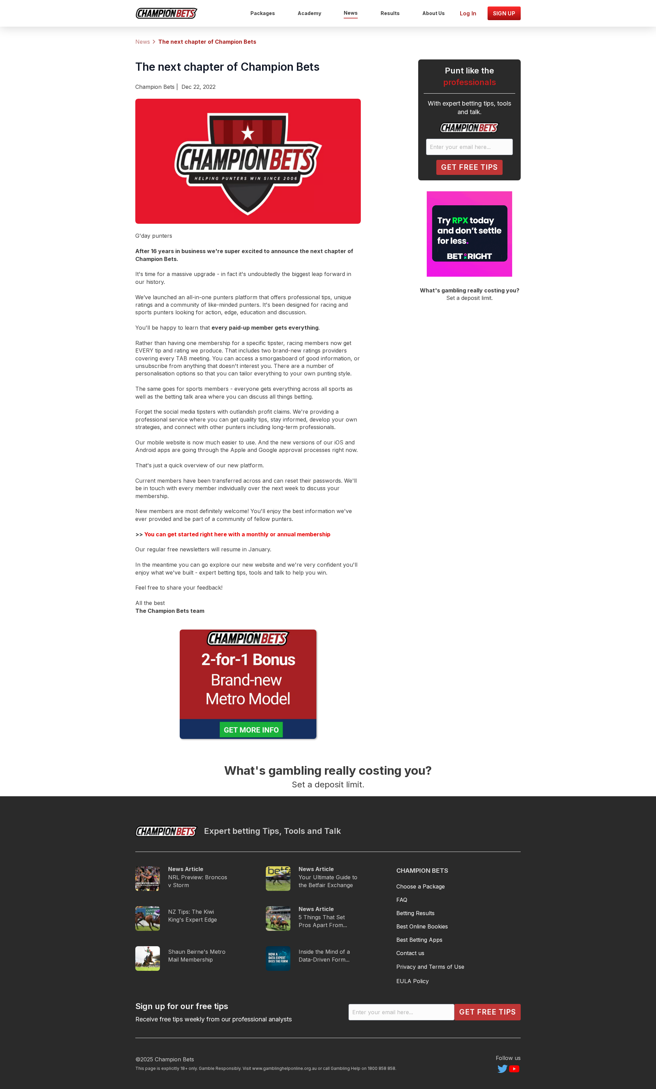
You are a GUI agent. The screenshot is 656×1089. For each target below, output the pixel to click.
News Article (185, 869)
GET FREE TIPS (469, 167)
